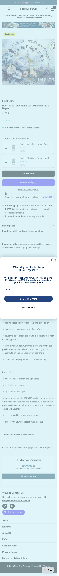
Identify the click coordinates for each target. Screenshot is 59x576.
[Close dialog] (53, 260)
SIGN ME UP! (28, 299)
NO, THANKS (28, 307)
